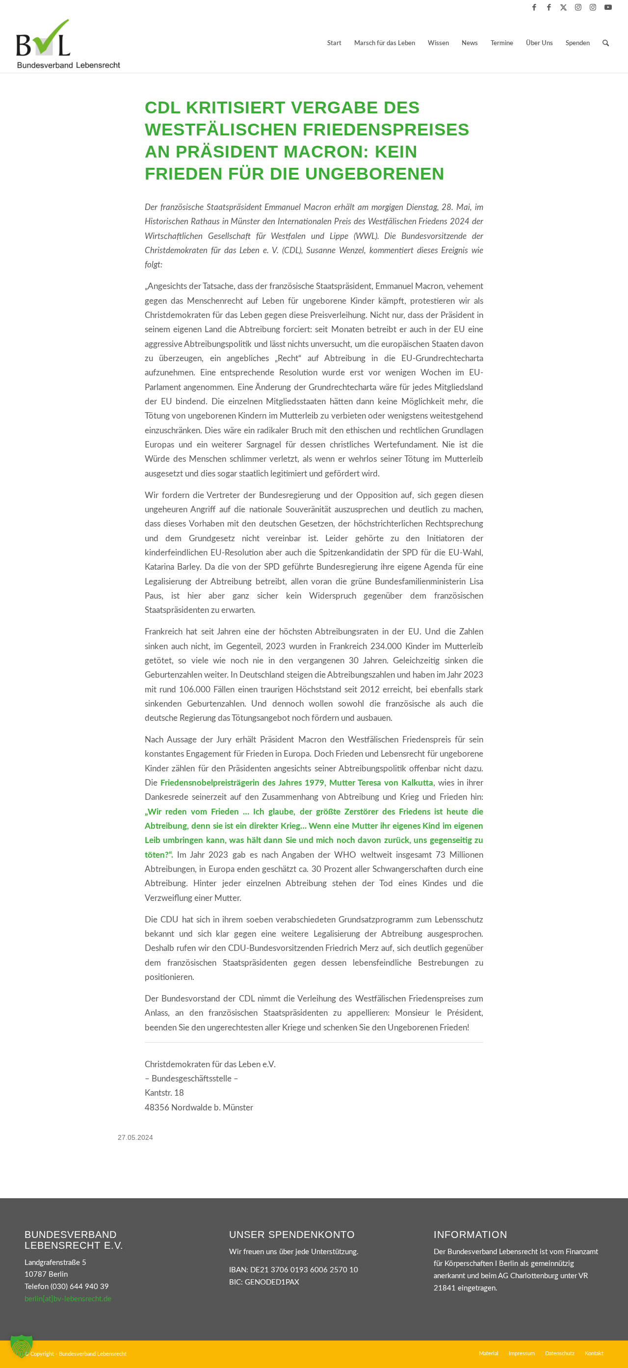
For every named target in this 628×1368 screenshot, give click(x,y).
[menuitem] (334, 44)
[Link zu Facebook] (534, 7)
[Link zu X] (563, 7)
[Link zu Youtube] (608, 7)
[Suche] (605, 44)
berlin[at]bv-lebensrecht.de (68, 1299)
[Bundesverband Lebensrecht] (68, 44)
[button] (21, 1346)
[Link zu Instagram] (578, 7)
